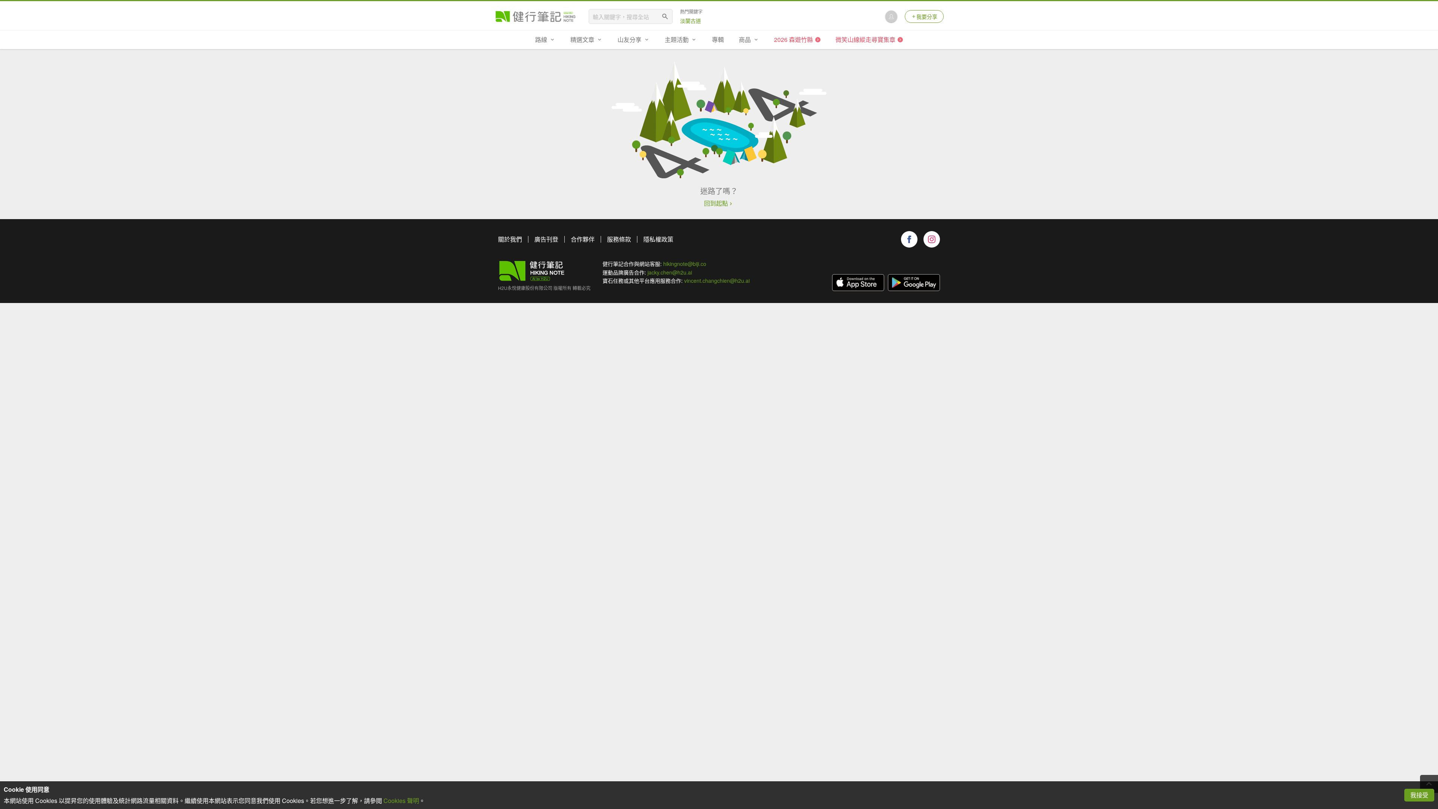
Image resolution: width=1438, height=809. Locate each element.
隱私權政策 (658, 239)
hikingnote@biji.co (684, 263)
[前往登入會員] (891, 16)
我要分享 (926, 16)
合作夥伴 (583, 239)
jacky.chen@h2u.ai (669, 272)
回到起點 (716, 203)
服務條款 (619, 239)
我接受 (1419, 795)
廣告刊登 (546, 239)
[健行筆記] (535, 16)
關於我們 (510, 239)
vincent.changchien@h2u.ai (717, 280)
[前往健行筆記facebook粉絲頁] (909, 239)
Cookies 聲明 (401, 800)
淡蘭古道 (690, 20)
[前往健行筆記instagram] (931, 239)
